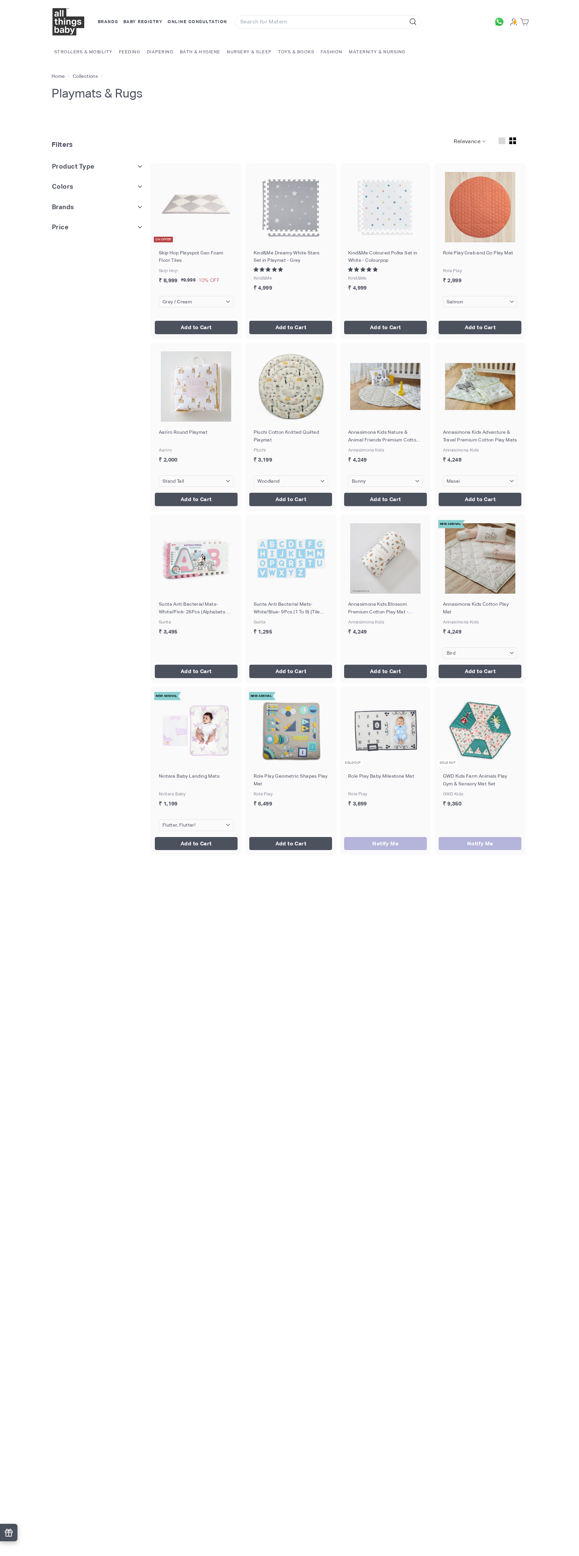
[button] (268, 269)
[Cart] (526, 22)
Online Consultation (197, 21)
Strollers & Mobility (83, 51)
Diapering (160, 51)
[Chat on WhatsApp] (501, 22)
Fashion (331, 51)
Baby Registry (143, 21)
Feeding (129, 51)
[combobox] (328, 21)
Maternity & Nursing (377, 51)
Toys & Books (296, 51)
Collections (86, 76)
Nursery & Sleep (249, 51)
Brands (108, 21)
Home (59, 76)
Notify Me (385, 843)
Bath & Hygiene (200, 51)
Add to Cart (196, 327)
